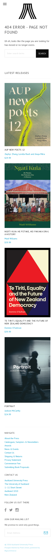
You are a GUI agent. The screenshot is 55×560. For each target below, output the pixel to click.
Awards (8, 445)
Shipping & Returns (13, 456)
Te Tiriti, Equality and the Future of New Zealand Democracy (26, 322)
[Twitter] (11, 510)
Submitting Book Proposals (17, 467)
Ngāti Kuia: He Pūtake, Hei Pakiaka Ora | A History (27, 233)
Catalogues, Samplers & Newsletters (21, 442)
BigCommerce (10, 551)
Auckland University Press (22, 544)
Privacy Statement (13, 460)
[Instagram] (17, 510)
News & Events (12, 449)
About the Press (12, 438)
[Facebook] (5, 510)
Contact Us (9, 452)
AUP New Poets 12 (15, 149)
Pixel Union (24, 547)
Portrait (10, 406)
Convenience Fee (12, 463)
